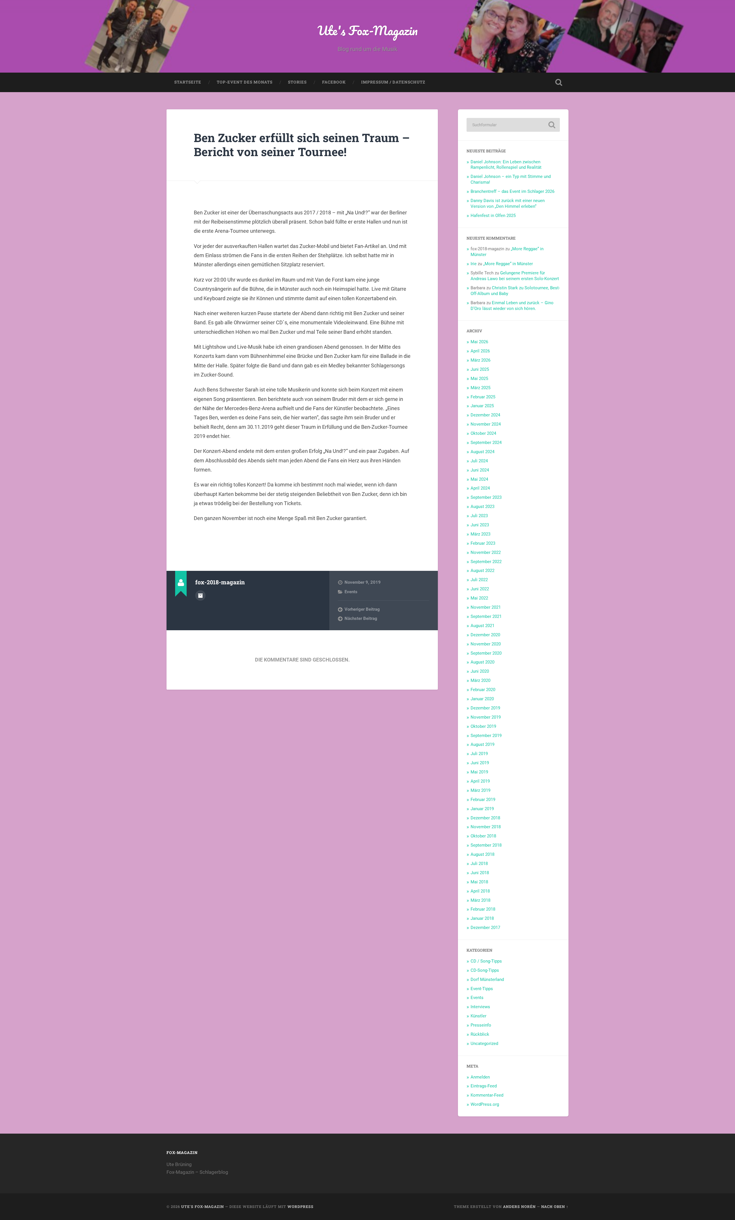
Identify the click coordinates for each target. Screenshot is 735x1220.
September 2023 (486, 497)
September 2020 (486, 653)
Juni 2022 (480, 588)
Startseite (187, 82)
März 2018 (480, 900)
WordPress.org (485, 1104)
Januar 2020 (482, 698)
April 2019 (480, 781)
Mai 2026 (479, 341)
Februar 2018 (483, 909)
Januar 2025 (482, 405)
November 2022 (486, 552)
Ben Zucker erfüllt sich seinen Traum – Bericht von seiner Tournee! (302, 144)
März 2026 (480, 360)
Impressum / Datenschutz (393, 82)
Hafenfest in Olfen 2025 (493, 215)
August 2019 (482, 744)
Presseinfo (481, 1025)
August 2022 (482, 570)
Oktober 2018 (483, 836)
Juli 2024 (479, 460)
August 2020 (482, 662)
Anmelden (480, 1077)
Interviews (480, 1006)
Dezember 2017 (485, 927)
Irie (474, 263)
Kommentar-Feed (487, 1095)
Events (351, 591)
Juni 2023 (480, 524)
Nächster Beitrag (361, 618)
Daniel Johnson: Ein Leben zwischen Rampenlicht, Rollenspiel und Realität (506, 164)
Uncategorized (484, 1043)
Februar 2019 (483, 799)
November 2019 (486, 717)
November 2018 (486, 826)
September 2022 (486, 561)
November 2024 (486, 424)
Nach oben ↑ (554, 1206)
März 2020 (480, 680)
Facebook (334, 82)
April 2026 (480, 351)
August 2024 (482, 451)
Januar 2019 (482, 808)
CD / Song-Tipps (486, 961)
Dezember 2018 (485, 818)
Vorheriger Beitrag (362, 609)
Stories (297, 82)
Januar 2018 (482, 918)
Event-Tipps (482, 988)
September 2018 (486, 845)
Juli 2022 (479, 579)
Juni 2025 (480, 369)
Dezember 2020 (485, 634)
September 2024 (486, 442)
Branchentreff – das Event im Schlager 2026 (512, 191)
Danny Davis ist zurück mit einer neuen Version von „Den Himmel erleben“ (508, 203)
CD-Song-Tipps (485, 970)
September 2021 (486, 616)
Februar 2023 (483, 543)
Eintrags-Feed (484, 1086)
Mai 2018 (479, 882)
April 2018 (480, 891)
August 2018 (482, 854)
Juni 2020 (480, 671)
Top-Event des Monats (244, 82)
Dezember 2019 (485, 708)
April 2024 (480, 488)
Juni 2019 (480, 762)
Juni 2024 (480, 470)
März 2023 (480, 534)
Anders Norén (519, 1206)
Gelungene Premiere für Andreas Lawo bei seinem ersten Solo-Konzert (515, 275)
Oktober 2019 (483, 726)
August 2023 (482, 506)
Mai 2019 (479, 772)
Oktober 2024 (483, 433)
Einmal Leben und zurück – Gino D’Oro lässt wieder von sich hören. (512, 305)
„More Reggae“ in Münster (508, 263)
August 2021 (482, 625)
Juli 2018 (479, 863)
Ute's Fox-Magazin (368, 30)
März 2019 (480, 790)
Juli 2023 (479, 515)
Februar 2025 (483, 396)
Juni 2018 (480, 872)
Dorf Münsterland (487, 979)
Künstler (478, 1016)
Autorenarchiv (200, 595)
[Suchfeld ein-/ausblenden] (558, 82)
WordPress (300, 1206)
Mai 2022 (479, 598)
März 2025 (480, 387)
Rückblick (480, 1034)
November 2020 (486, 644)
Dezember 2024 (485, 415)
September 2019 (486, 735)
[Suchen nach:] (513, 125)
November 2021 (486, 607)
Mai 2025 (479, 378)
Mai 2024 (479, 479)
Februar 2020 (483, 689)
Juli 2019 (479, 753)
